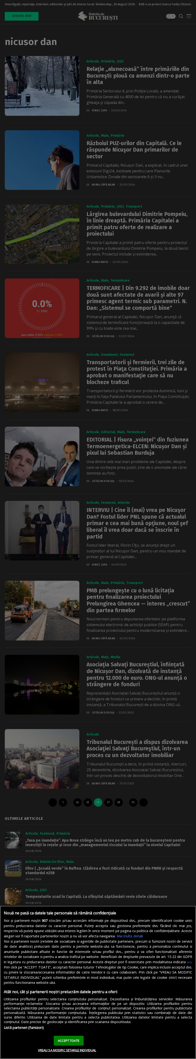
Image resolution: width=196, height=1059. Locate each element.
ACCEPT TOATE (68, 1040)
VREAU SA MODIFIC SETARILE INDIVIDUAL (67, 1050)
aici (189, 962)
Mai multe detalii (130, 936)
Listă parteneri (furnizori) (24, 1027)
